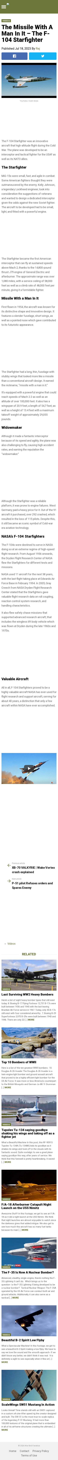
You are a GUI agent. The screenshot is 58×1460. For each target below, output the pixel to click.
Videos (6, 21)
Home (12, 1451)
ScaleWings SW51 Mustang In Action (28, 1404)
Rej (38, 48)
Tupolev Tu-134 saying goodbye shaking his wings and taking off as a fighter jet (27, 1133)
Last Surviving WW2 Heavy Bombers (27, 994)
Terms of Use (29, 1455)
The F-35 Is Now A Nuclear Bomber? (27, 1272)
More (31, 1019)
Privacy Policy (41, 1451)
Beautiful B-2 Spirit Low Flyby (22, 1340)
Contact (24, 1451)
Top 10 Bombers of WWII (18, 1062)
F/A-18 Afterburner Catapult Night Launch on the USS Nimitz (26, 1206)
